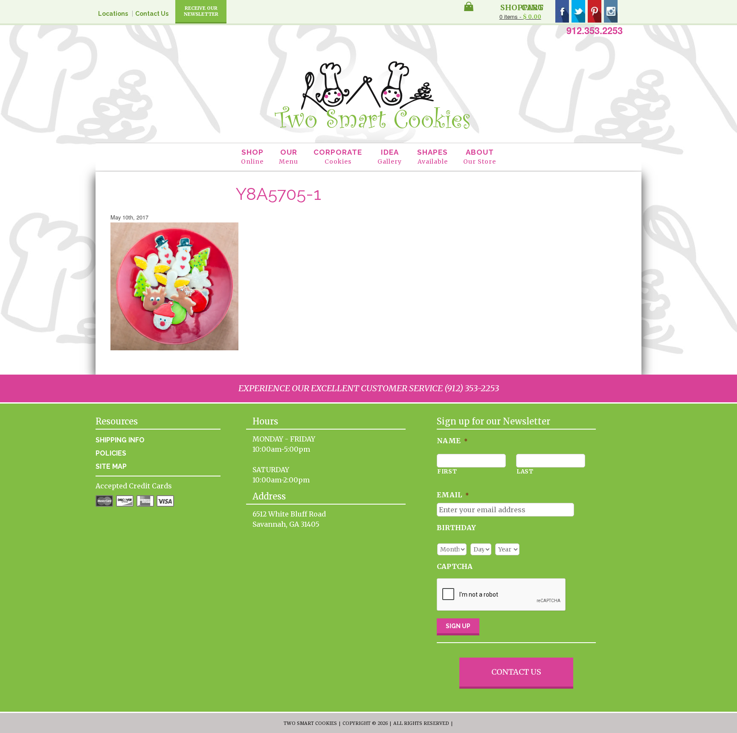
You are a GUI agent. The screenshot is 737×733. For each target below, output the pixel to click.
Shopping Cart (521, 7)
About (479, 156)
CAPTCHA (455, 566)
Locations (113, 14)
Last (525, 471)
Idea (389, 156)
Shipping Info (120, 440)
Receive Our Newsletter (201, 11)
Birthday (456, 527)
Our (288, 156)
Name (452, 440)
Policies (111, 453)
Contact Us (151, 14)
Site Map (111, 466)
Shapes (432, 156)
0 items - (520, 16)
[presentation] (501, 595)
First (447, 471)
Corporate (337, 156)
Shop (252, 156)
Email (453, 495)
